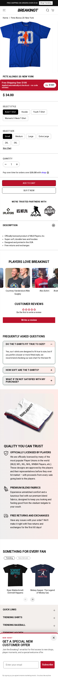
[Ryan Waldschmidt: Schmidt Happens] (15, 575)
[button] (4, 10)
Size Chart (7, 148)
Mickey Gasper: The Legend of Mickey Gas (42, 591)
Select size (8, 131)
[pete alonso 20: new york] (25, 44)
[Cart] (52, 10)
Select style (9, 106)
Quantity (7, 158)
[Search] (47, 10)
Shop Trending (45, 3)
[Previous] (25, 599)
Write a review (29, 320)
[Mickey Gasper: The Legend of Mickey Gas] (42, 575)
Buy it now (29, 190)
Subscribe (47, 664)
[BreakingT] (28, 10)
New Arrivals (23, 558)
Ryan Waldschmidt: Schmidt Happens (15, 591)
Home (5, 18)
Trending (9, 558)
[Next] (32, 599)
